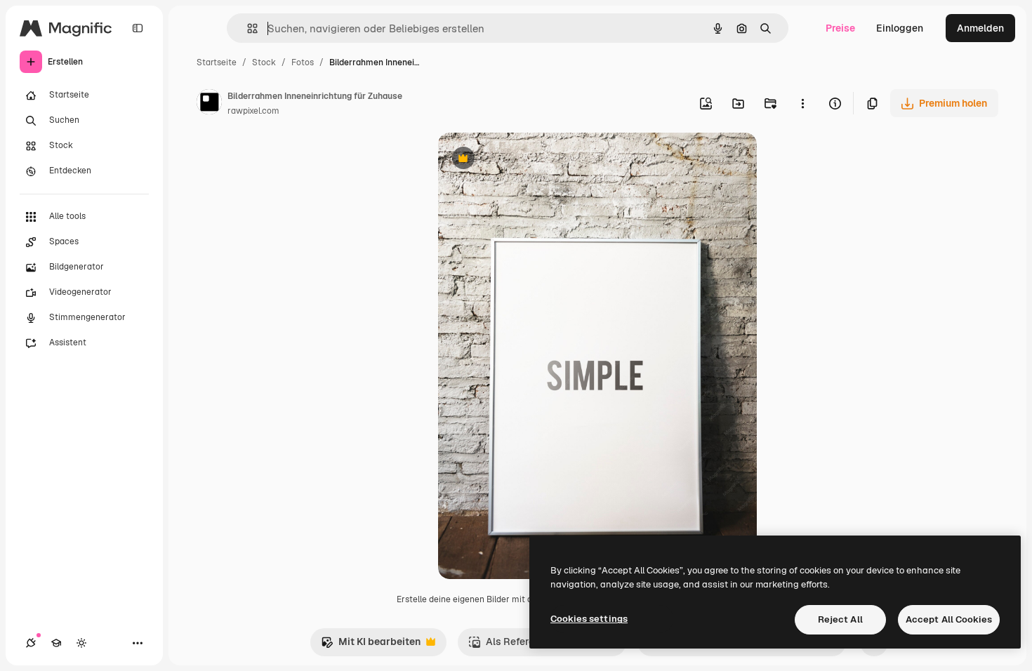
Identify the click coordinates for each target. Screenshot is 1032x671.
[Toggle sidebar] (137, 28)
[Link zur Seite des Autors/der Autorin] (209, 104)
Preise (840, 28)
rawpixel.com (253, 111)
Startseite (217, 62)
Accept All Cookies (949, 619)
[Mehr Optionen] (802, 103)
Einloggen (899, 28)
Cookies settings (589, 619)
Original (528, 159)
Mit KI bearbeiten (371, 645)
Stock (264, 62)
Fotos (302, 62)
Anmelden (980, 28)
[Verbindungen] (31, 643)
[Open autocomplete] (246, 28)
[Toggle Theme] (81, 643)
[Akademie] (56, 643)
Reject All (840, 619)
